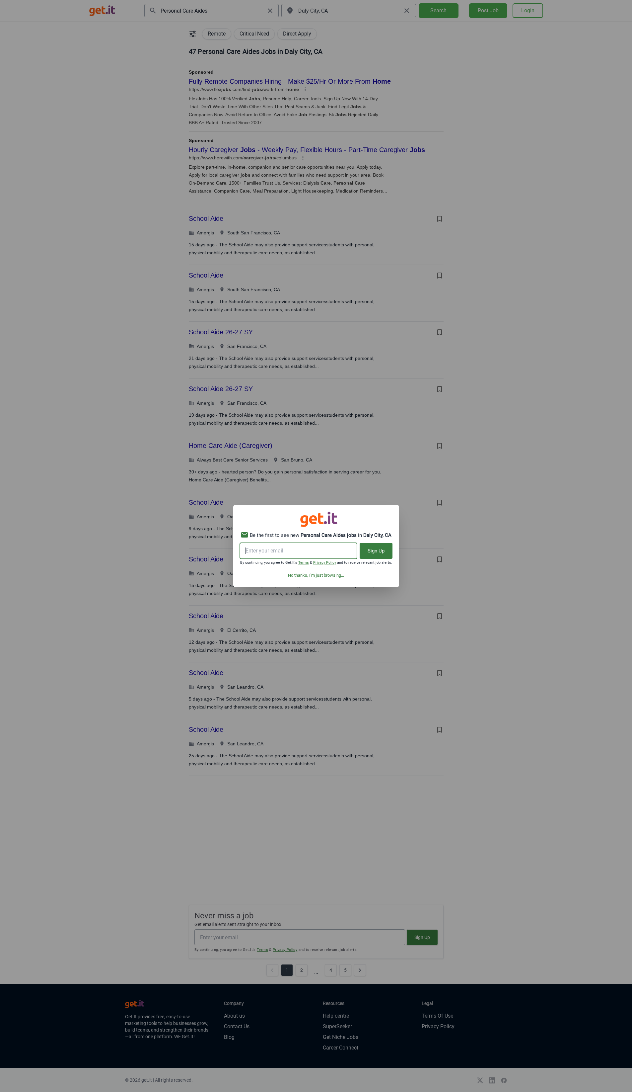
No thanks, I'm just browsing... (316, 575)
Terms (303, 562)
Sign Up (376, 551)
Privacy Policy (324, 562)
